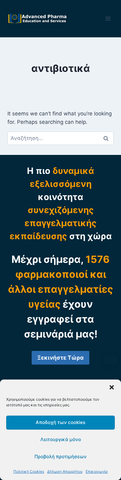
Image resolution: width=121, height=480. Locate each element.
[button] (112, 387)
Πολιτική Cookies (28, 471)
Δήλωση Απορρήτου (65, 471)
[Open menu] (108, 18)
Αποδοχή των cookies (60, 422)
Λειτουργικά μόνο (60, 439)
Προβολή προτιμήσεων (60, 456)
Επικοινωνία (97, 471)
